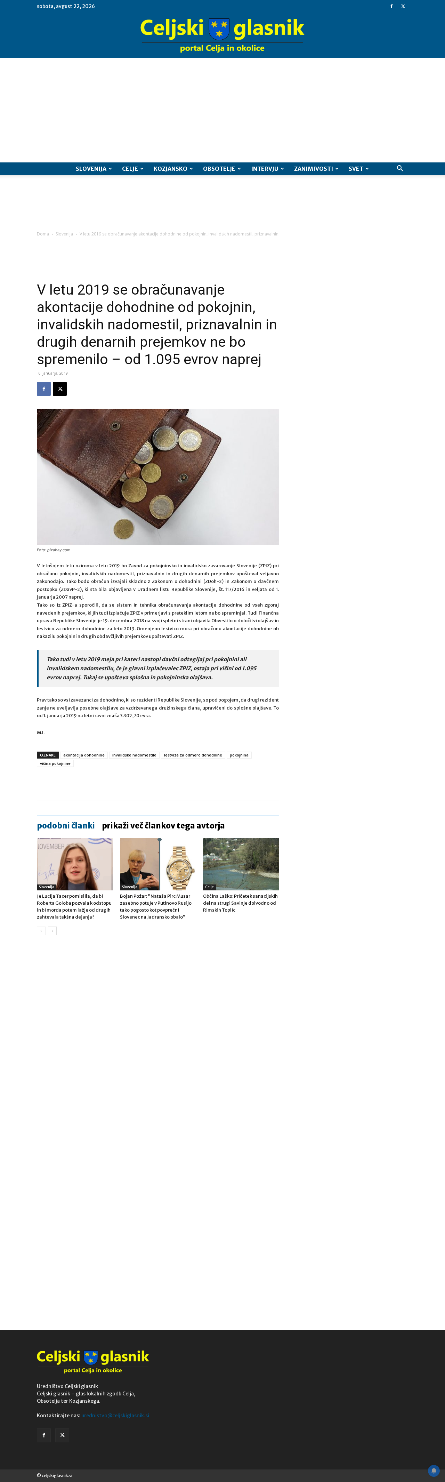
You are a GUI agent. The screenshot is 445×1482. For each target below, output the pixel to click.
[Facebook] (391, 6)
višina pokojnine (55, 763)
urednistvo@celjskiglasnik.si (115, 1415)
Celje (130, 168)
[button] (399, 169)
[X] (403, 6)
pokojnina (239, 755)
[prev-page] (41, 931)
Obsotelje (219, 168)
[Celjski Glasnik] (222, 35)
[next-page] (52, 931)
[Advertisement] (222, 110)
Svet (356, 168)
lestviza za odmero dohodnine (193, 755)
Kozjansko (170, 168)
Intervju (264, 168)
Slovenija (91, 168)
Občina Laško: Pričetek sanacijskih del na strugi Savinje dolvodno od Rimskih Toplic (240, 903)
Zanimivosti (313, 168)
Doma (43, 234)
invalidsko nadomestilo (134, 755)
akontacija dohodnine (84, 755)
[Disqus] (158, 1046)
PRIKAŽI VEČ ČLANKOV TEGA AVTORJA (163, 826)
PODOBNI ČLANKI (66, 826)
